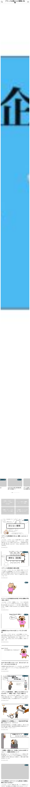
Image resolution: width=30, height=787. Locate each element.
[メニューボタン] (28, 2)
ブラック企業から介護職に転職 (15, 1)
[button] (13, 492)
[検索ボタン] (2, 2)
